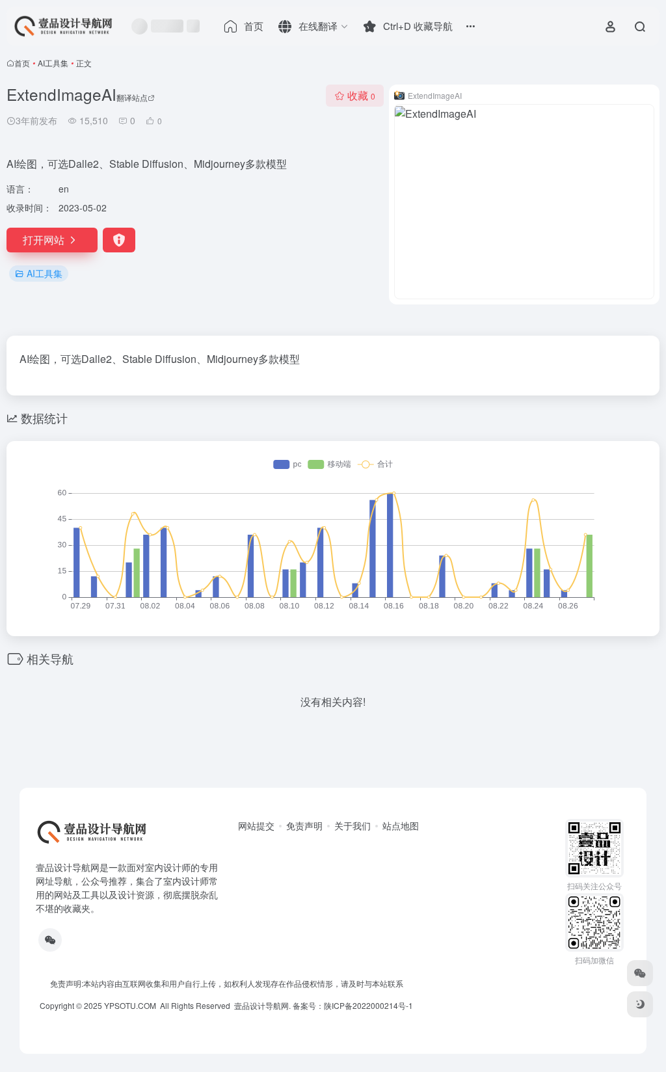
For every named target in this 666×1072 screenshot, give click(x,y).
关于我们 (352, 825)
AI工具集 (53, 62)
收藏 (361, 95)
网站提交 (256, 825)
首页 (22, 62)
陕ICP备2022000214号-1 (368, 1005)
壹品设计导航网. (262, 1005)
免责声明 (304, 825)
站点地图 (400, 825)
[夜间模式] (640, 1004)
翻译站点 (132, 97)
